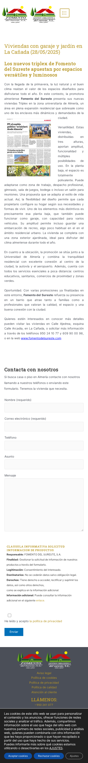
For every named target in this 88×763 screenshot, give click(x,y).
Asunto (9, 456)
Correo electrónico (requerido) (25, 418)
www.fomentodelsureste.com (41, 338)
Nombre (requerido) (17, 400)
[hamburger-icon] (64, 13)
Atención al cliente (44, 692)
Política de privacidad (44, 682)
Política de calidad (44, 687)
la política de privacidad (45, 621)
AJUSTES (56, 748)
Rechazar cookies (49, 755)
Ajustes (74, 755)
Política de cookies (44, 677)
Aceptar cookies (18, 755)
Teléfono (10, 437)
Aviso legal (44, 673)
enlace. (40, 600)
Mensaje (10, 475)
